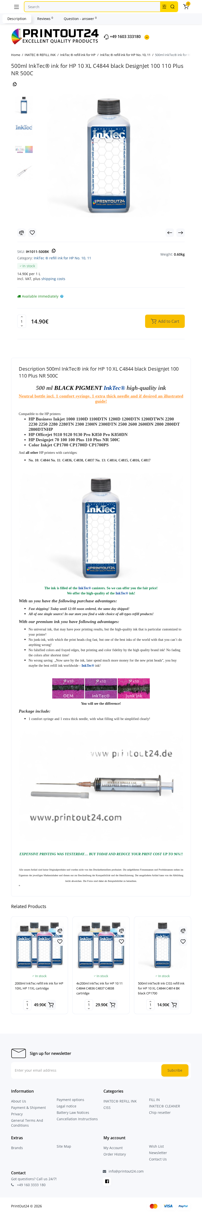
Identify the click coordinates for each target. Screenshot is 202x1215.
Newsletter (158, 1152)
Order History (114, 1154)
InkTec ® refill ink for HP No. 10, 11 (62, 258)
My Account (113, 1147)
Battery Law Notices (73, 1112)
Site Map (64, 1146)
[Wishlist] (32, 232)
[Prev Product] (170, 232)
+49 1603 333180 (125, 36)
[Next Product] (180, 232)
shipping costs (53, 278)
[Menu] (16, 6)
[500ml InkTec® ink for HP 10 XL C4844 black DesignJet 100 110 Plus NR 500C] (108, 155)
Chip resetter (160, 1112)
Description (16, 18)
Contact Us (158, 1159)
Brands (17, 1147)
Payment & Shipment (28, 1107)
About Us (18, 1101)
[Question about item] (61, 296)
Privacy (17, 1114)
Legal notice (66, 1106)
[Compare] (21, 232)
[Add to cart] (51, 1005)
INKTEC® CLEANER (164, 1106)
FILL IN (154, 1099)
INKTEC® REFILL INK (120, 1101)
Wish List (156, 1146)
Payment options (70, 1099)
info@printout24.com (126, 1171)
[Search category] (164, 7)
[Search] (172, 7)
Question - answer (80, 18)
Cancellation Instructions (77, 1119)
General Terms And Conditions (27, 1123)
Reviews (45, 18)
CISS (107, 1107)
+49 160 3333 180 (31, 1184)
